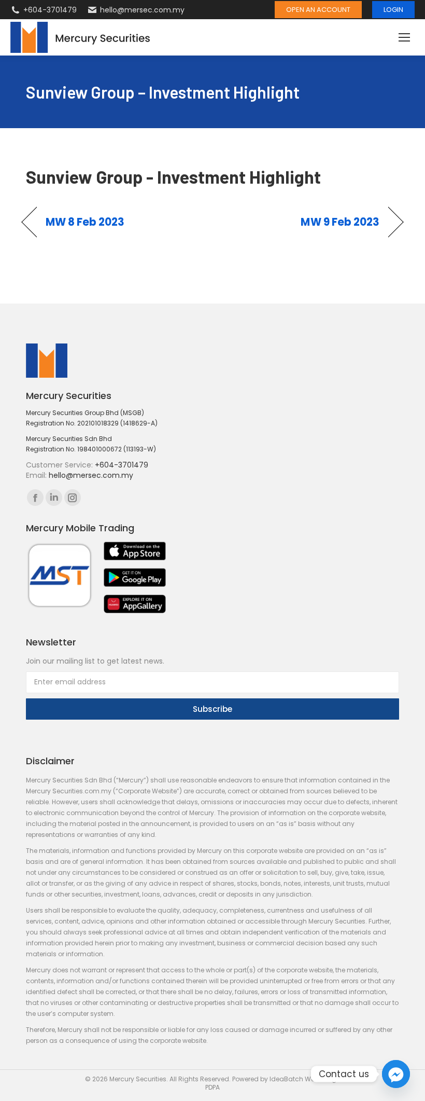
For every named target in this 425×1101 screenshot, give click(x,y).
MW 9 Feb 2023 (340, 222)
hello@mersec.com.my (142, 10)
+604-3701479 (50, 10)
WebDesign (323, 1079)
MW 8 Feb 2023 (85, 222)
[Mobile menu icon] (404, 37)
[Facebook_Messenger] (396, 1074)
